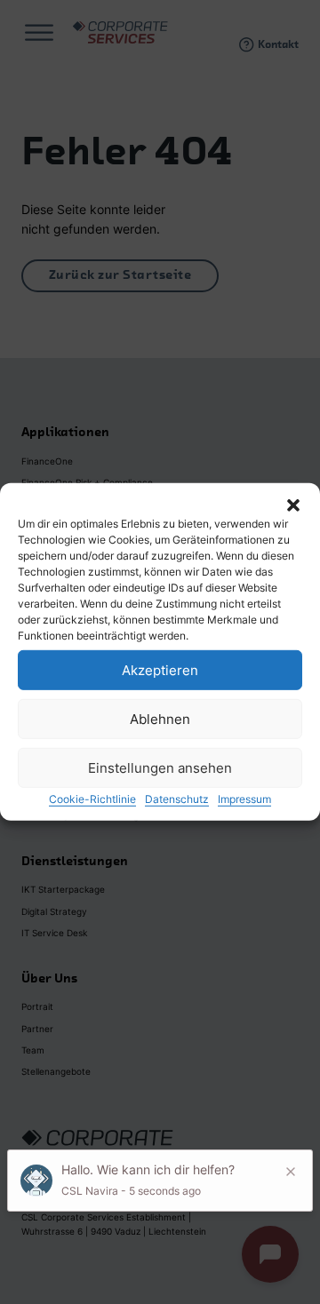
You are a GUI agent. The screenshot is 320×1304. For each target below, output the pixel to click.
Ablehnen (160, 718)
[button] (293, 505)
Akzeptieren (160, 669)
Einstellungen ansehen (160, 767)
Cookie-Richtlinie (92, 799)
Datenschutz (177, 799)
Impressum (244, 799)
